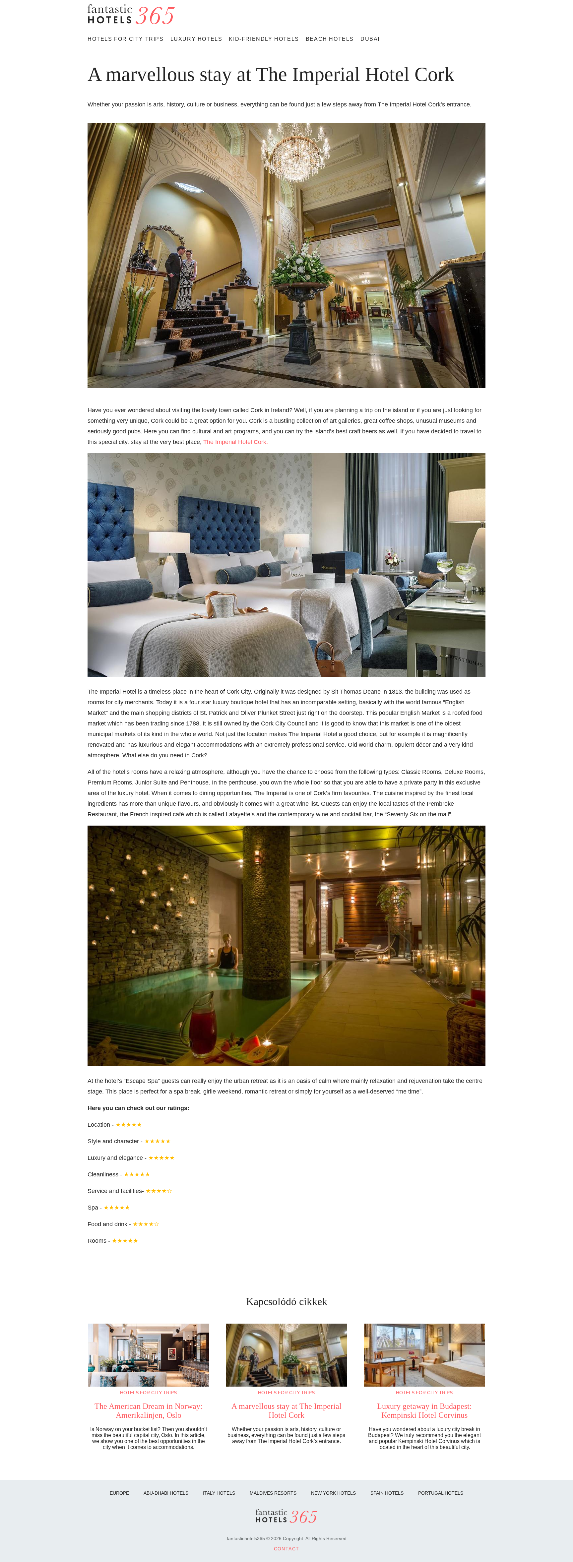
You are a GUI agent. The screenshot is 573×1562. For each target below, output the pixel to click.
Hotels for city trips (148, 1392)
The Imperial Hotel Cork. (235, 442)
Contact (286, 1548)
